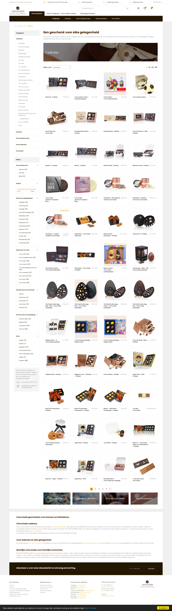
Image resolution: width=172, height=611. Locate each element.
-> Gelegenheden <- (24, 119)
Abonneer (151, 569)
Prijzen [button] (18, 183)
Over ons (11, 587)
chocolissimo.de (81, 587)
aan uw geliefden (36, 531)
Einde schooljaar (23, 100)
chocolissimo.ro (81, 598)
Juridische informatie (45, 585)
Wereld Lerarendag (24, 90)
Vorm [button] (18, 336)
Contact (11, 585)
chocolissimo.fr (80, 585)
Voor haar (21, 60)
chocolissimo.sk (81, 596)
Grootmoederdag (23, 93)
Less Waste (21, 107)
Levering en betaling (45, 590)
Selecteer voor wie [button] (22, 250)
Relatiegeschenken (87, 14)
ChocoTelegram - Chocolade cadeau (61, 14)
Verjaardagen (22, 53)
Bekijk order (47, 67)
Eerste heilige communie (25, 80)
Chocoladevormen (83, 19)
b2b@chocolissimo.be (107, 596)
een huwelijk (98, 543)
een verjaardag (88, 543)
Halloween (21, 103)
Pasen (20, 125)
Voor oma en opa (23, 87)
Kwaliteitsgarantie (14, 592)
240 (152, 67)
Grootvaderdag (23, 97)
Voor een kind (22, 67)
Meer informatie (90, 608)
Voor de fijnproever (24, 70)
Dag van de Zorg (23, 110)
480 (156, 67)
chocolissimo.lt (81, 594)
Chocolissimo (36, 14)
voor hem (31, 543)
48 (147, 67)
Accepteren (163, 608)
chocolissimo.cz (89, 590)
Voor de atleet (22, 83)
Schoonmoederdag (24, 73)
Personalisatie (101, 19)
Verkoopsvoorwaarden (46, 587)
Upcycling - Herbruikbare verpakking (19, 590)
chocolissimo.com (85, 592)
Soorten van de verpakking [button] (25, 315)
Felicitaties (21, 43)
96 (149, 67)
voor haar (38, 543)
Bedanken (21, 50)
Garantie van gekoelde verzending (18, 594)
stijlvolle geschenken (59, 527)
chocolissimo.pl (79, 589)
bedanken (114, 543)
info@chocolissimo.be (107, 587)
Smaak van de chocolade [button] (25, 290)
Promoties (116, 19)
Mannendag (21, 77)
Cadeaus (56, 19)
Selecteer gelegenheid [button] (24, 198)
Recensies (43, 592)
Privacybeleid (43, 589)
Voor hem (21, 63)
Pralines (68, 19)
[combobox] (62, 67)
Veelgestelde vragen (15, 596)
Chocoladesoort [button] (22, 165)
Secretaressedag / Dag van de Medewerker (27, 114)
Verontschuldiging (23, 47)
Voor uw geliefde (23, 122)
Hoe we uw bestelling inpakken (18, 589)
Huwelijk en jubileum (24, 57)
